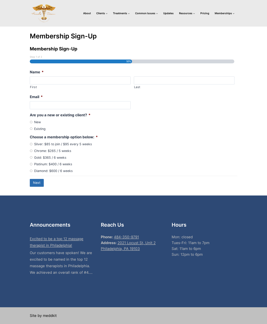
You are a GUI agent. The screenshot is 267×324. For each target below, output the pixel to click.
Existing (40, 129)
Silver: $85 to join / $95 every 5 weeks (63, 144)
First (33, 87)
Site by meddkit (43, 315)
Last (137, 87)
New (37, 122)
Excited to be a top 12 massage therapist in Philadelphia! (56, 242)
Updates (168, 13)
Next (37, 183)
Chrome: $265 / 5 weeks (52, 151)
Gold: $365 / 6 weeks (50, 157)
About (87, 13)
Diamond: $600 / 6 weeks (53, 171)
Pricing (204, 13)
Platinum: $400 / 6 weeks (53, 164)
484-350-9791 (126, 237)
